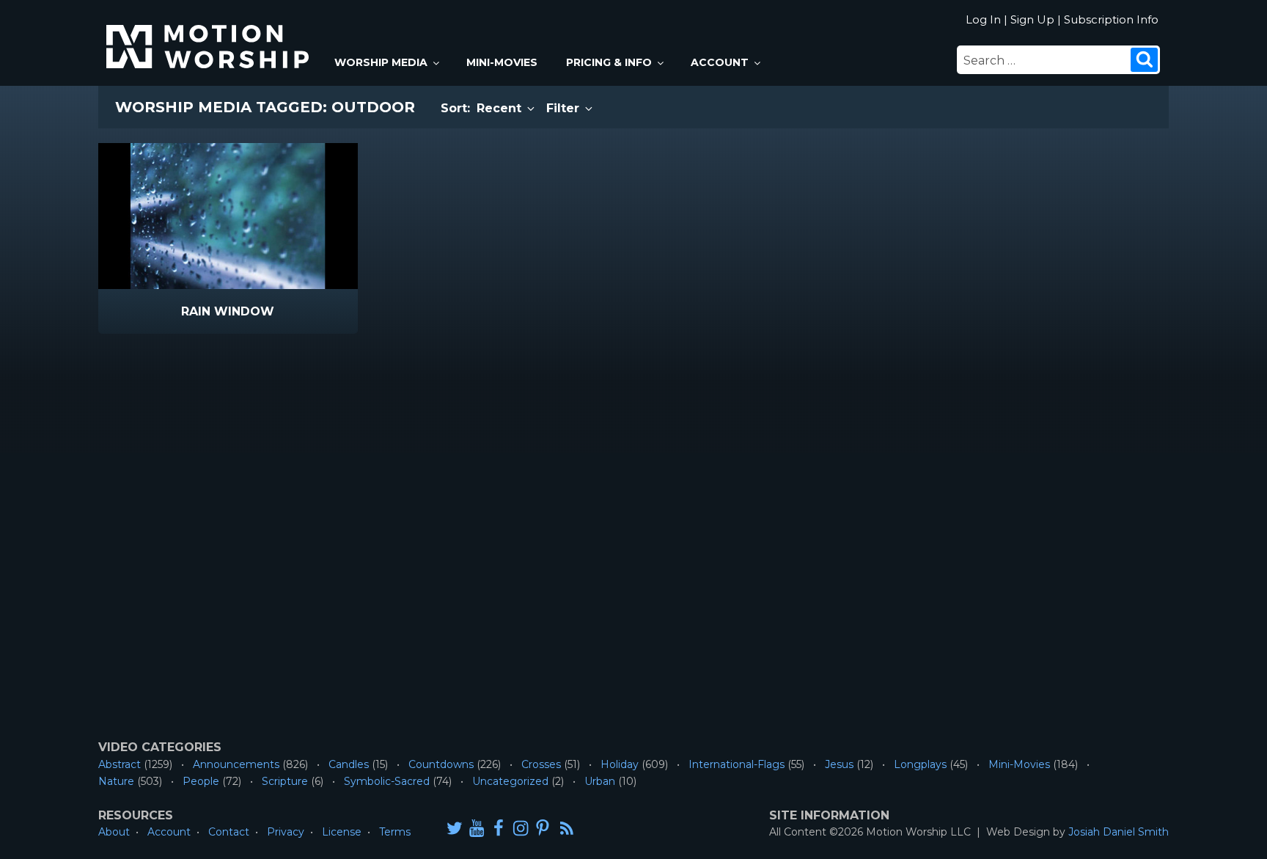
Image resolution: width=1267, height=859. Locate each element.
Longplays (920, 764)
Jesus (839, 764)
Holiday (620, 764)
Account (720, 62)
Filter (564, 108)
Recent (501, 108)
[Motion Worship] (209, 34)
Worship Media (380, 62)
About (114, 831)
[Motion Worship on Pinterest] (542, 827)
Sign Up (1032, 19)
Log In (983, 19)
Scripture (285, 781)
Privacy (285, 831)
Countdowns (441, 764)
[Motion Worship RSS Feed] (567, 829)
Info (165, 312)
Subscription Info (1111, 19)
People (201, 781)
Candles (348, 764)
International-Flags (736, 764)
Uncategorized (510, 781)
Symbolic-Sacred (387, 781)
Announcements (236, 764)
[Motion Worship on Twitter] (454, 827)
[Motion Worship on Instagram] (520, 827)
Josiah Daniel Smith (1118, 831)
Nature (116, 781)
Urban (599, 781)
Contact (228, 831)
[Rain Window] (228, 216)
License (341, 831)
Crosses (541, 764)
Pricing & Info (609, 62)
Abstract (119, 764)
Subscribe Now (265, 312)
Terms (395, 831)
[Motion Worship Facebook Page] (498, 827)
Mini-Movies (501, 62)
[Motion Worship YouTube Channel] (476, 827)
